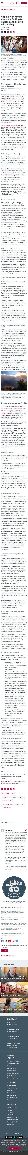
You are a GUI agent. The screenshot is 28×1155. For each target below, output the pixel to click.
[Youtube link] (9, 941)
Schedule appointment (13, 1063)
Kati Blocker (6, 27)
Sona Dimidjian (8, 174)
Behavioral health (8, 794)
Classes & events (12, 1088)
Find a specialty (11, 1070)
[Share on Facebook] (2, 32)
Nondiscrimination (12, 1119)
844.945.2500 (13, 1047)
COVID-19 (21, 797)
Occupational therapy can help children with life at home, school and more (14, 918)
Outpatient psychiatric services (13, 804)
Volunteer (10, 1112)
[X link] (6, 941)
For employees (11, 1095)
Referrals (9, 1090)
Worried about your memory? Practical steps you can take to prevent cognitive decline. (14, 923)
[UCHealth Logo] (12, 1018)
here (5, 194)
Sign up (4, 950)
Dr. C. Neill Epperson (7, 237)
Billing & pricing (11, 1075)
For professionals (12, 1097)
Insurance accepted (13, 1073)
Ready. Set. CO (6, 807)
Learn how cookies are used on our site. (14, 1146)
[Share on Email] (14, 32)
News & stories (11, 1100)
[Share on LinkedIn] (11, 32)
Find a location (11, 1068)
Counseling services (9, 797)
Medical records (11, 1085)
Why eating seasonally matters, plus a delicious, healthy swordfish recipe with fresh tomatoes (12, 913)
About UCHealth (12, 1107)
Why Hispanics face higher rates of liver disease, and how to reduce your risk (12, 934)
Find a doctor (11, 1066)
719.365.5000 (13, 1038)
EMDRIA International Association (10, 783)
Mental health (7, 800)
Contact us (10, 1124)
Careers (9, 1110)
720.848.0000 (13, 1024)
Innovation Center (12, 1117)
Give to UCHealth (12, 1115)
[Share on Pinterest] (8, 32)
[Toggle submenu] (2, 3)
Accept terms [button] (14, 1149)
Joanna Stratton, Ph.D (7, 125)
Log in (24, 3)
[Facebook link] (2, 941)
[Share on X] (5, 32)
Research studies (12, 1092)
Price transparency (12, 1078)
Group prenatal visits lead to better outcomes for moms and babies (11, 929)
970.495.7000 (13, 1031)
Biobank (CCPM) (12, 1122)
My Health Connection (13, 1061)
